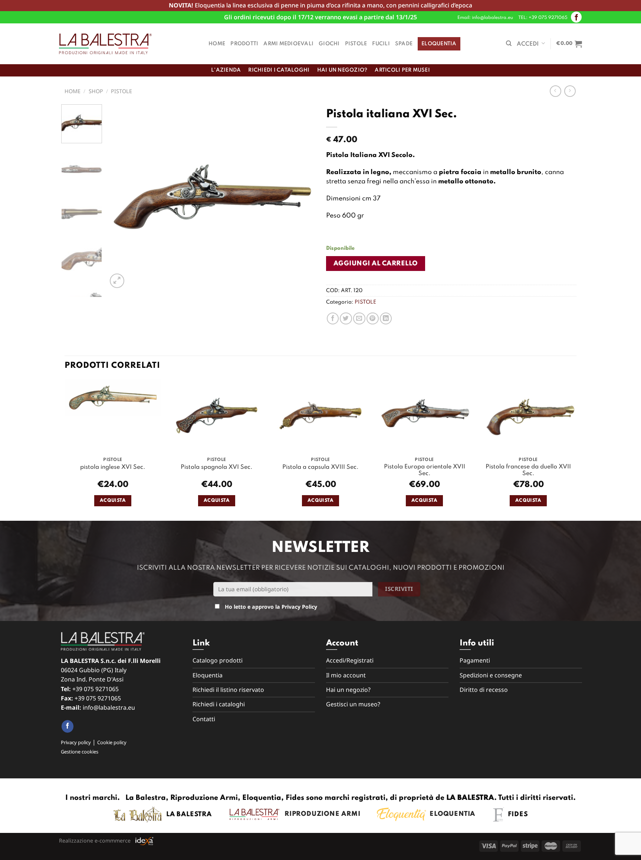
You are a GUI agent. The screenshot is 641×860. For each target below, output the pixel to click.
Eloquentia (439, 43)
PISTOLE (121, 91)
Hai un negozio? (342, 70)
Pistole (356, 43)
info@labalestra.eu (109, 707)
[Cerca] (509, 43)
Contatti (204, 719)
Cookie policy (111, 742)
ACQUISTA (113, 500)
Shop (96, 91)
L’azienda (226, 70)
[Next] (301, 197)
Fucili (381, 43)
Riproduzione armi (320, 814)
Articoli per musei (402, 70)
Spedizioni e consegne (491, 675)
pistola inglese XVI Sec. (112, 467)
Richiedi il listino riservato (228, 690)
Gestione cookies (79, 751)
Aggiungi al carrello (375, 263)
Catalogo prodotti (218, 660)
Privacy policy (76, 742)
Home (216, 43)
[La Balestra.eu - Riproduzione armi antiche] (105, 43)
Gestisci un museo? (353, 704)
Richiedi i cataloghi (278, 70)
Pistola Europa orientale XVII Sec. (424, 470)
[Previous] (121, 197)
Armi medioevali (288, 43)
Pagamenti (475, 660)
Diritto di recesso (484, 690)
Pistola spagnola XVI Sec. (217, 467)
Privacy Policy (299, 606)
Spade (403, 43)
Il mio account (346, 675)
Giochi (329, 43)
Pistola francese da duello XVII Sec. (528, 470)
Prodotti (244, 43)
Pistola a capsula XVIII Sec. (320, 467)
